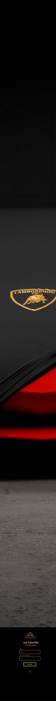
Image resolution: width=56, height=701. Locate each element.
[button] (30, 671)
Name (21, 649)
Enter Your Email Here (24, 655)
